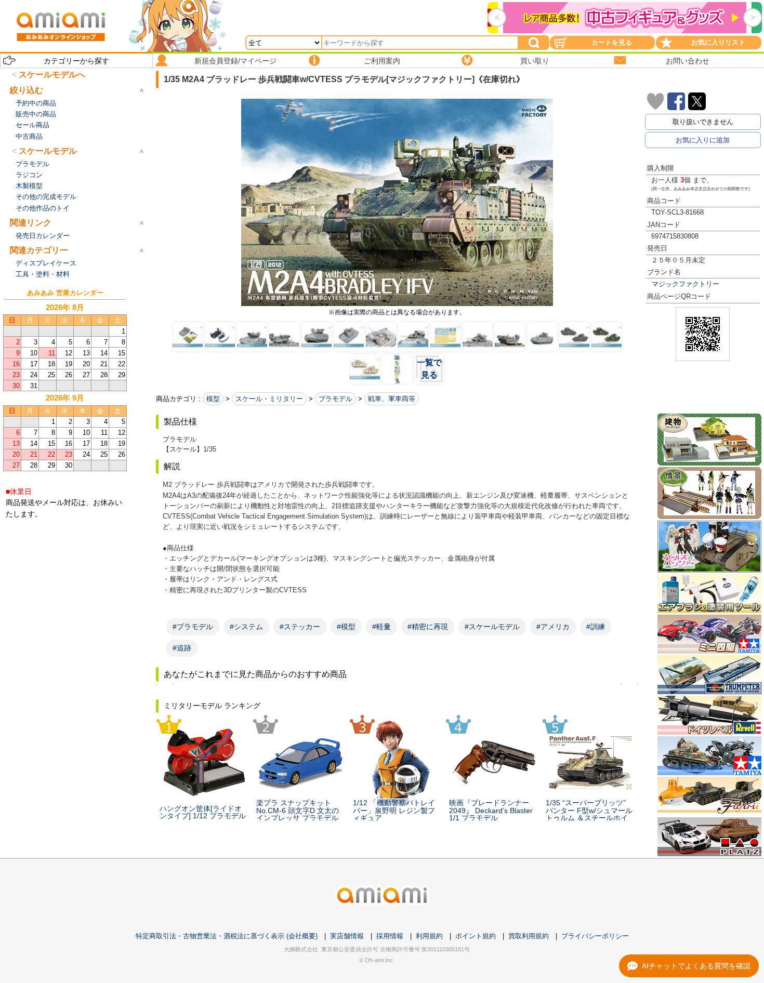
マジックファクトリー (685, 284)
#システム (246, 626)
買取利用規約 (528, 936)
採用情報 (389, 936)
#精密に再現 (427, 626)
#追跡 (182, 648)
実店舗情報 (347, 936)
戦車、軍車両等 (391, 399)
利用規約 (429, 936)
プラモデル (335, 399)
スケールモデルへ (52, 74)
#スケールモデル (492, 626)
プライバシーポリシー (595, 936)
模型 (213, 399)
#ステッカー (300, 626)
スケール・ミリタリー (269, 399)
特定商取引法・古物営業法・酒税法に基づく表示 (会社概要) (227, 936)
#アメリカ (553, 626)
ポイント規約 (475, 936)
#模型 (346, 626)
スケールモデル (48, 151)
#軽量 (381, 626)
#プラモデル (193, 626)
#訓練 (595, 626)
